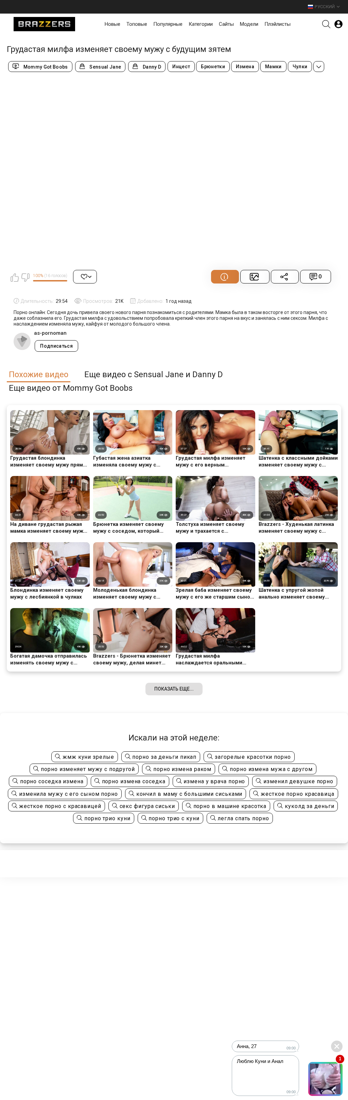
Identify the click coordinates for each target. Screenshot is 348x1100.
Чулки (300, 66)
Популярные (167, 24)
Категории (201, 24)
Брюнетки (213, 66)
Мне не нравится (25, 277)
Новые (112, 24)
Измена (245, 66)
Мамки (273, 66)
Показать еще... (174, 689)
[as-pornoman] (22, 341)
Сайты (226, 24)
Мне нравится (14, 277)
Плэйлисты (277, 24)
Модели (249, 24)
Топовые (136, 24)
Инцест (181, 66)
